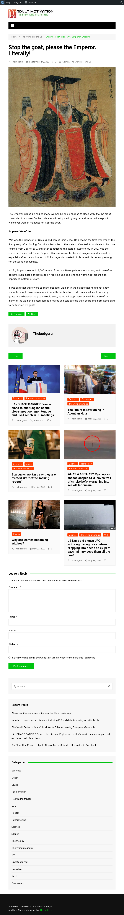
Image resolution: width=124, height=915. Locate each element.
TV (13, 854)
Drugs (29, 464)
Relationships (18, 819)
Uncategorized (19, 861)
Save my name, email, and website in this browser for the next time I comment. (53, 657)
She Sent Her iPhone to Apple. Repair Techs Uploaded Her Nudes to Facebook (53, 745)
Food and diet (18, 791)
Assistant (32, 2)
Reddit (15, 812)
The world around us (80, 61)
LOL (13, 805)
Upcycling (16, 868)
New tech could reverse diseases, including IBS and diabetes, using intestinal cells (55, 720)
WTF (106, 535)
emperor (18, 314)
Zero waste (17, 882)
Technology (87, 399)
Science (73, 464)
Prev (17, 356)
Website (13, 644)
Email (12, 630)
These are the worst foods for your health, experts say (41, 713)
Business (17, 398)
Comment (14, 587)
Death (14, 777)
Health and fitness (21, 798)
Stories (65, 61)
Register (18, 2)
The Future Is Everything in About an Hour (85, 411)
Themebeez (46, 910)
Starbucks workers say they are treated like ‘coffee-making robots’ (34, 478)
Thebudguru (17, 61)
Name (12, 616)
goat (33, 314)
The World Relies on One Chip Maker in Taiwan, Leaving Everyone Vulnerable (53, 727)
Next (106, 356)
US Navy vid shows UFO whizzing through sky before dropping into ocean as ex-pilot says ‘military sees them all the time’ (88, 548)
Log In (9, 2)
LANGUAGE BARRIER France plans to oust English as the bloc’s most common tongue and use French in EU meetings (33, 409)
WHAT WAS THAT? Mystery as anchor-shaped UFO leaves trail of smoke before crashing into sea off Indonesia (89, 479)
